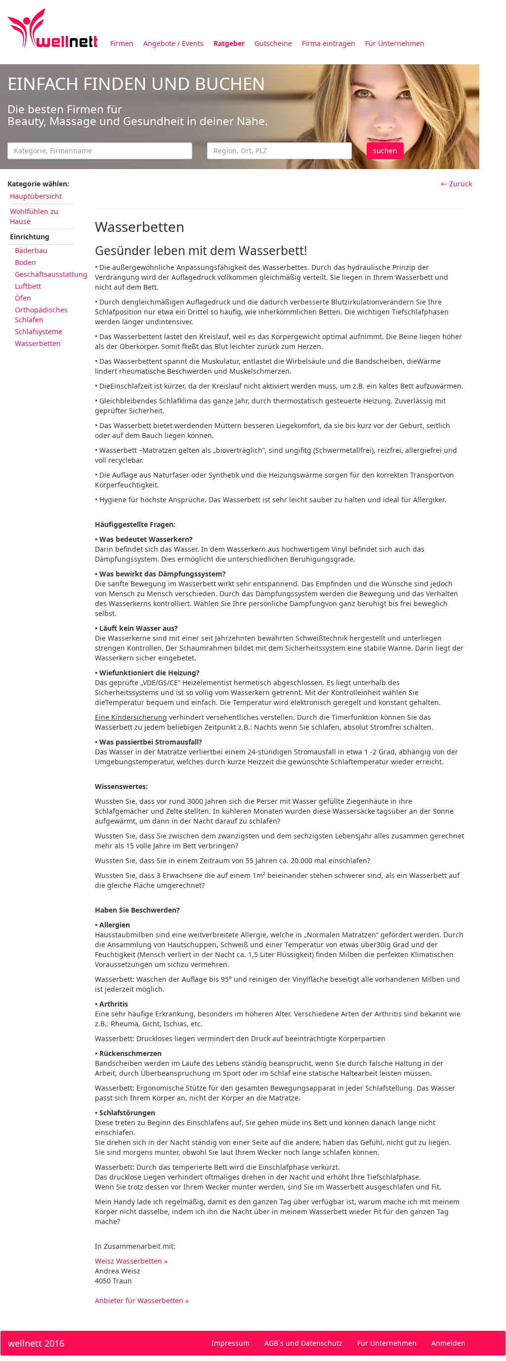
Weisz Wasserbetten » (131, 1261)
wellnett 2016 (36, 1343)
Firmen (121, 43)
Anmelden (448, 1343)
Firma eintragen (328, 43)
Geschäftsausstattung (51, 274)
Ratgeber (229, 43)
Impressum (230, 1343)
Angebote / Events (173, 43)
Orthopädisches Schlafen (41, 314)
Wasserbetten (38, 343)
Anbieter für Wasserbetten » (142, 1300)
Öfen (23, 298)
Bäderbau (31, 250)
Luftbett (28, 286)
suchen (385, 150)
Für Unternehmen (394, 43)
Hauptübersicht (36, 196)
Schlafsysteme (38, 331)
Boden (25, 262)
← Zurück (456, 183)
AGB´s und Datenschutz (303, 1343)
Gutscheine (273, 43)
